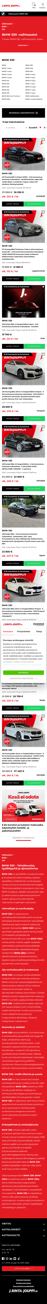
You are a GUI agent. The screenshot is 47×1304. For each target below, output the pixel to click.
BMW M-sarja (30, 87)
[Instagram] (7, 1258)
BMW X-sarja (30, 90)
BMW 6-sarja (30, 74)
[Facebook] (3, 1258)
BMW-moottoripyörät (33, 99)
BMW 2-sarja (7, 71)
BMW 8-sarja (30, 81)
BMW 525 (5, 90)
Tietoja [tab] (39, 631)
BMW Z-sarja (30, 93)
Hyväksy (24, 672)
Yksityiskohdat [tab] (23, 631)
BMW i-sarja (30, 84)
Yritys (6, 1223)
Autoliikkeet (11, 1229)
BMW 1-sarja (6, 68)
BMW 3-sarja (7, 74)
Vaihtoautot (7, 24)
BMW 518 (5, 81)
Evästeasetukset (23, 1283)
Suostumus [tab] (8, 631)
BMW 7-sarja (30, 77)
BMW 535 (29, 65)
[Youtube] (15, 1258)
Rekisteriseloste (23, 1280)
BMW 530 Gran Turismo (11, 96)
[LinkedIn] (11, 1258)
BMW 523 (5, 87)
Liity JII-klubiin (22, 1268)
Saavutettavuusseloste (23, 1286)
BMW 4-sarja (7, 77)
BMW (4, 26)
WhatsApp (35, 204)
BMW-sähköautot (32, 96)
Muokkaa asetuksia (22, 678)
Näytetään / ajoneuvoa (23, 838)
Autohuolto (11, 1235)
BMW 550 (29, 71)
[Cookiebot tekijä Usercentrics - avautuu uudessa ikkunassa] (33, 624)
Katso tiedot (12, 204)
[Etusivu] (10, 6)
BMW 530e (6, 99)
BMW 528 (5, 93)
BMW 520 (5, 84)
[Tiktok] (18, 1258)
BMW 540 (29, 68)
